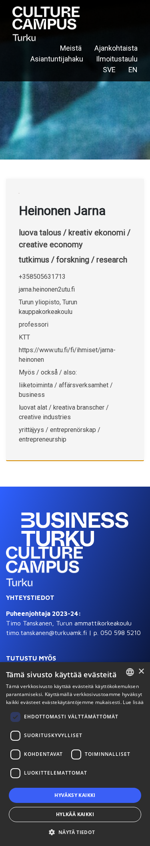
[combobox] (130, 672)
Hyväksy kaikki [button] (75, 795)
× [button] (141, 671)
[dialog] (75, 754)
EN (133, 69)
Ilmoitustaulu (117, 59)
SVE (109, 69)
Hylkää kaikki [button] (75, 814)
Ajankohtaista (116, 48)
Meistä (71, 48)
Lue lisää (133, 702)
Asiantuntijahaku (56, 59)
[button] (75, 832)
